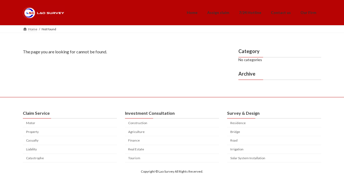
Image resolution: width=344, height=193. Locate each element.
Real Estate (136, 149)
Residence (238, 123)
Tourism (134, 158)
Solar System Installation (247, 158)
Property (32, 132)
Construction (137, 123)
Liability (31, 149)
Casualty (32, 140)
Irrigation (236, 149)
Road (234, 140)
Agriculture (136, 132)
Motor (30, 123)
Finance (134, 140)
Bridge (235, 132)
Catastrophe (35, 158)
